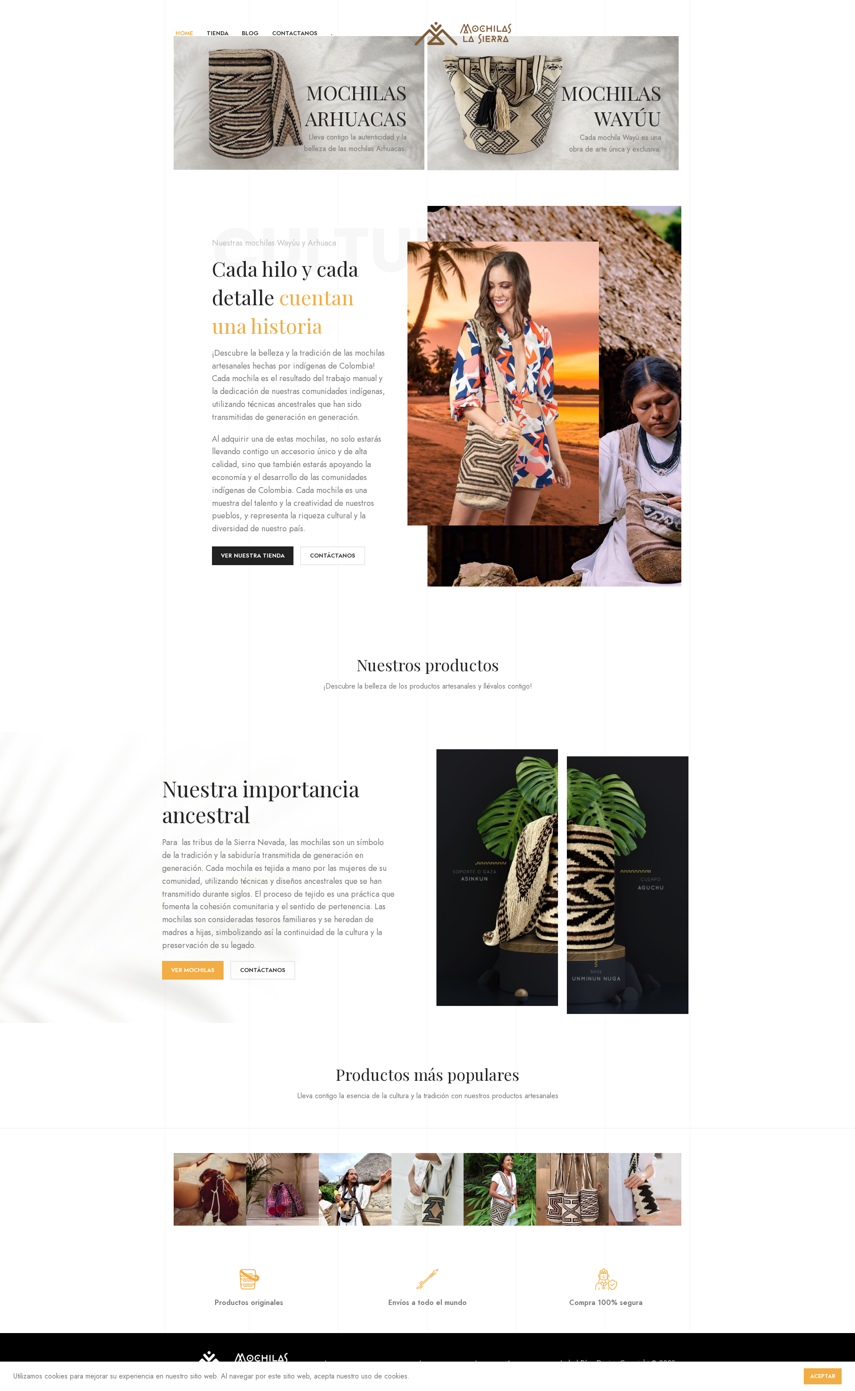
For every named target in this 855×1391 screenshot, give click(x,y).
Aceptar (822, 1376)
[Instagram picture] (210, 1189)
